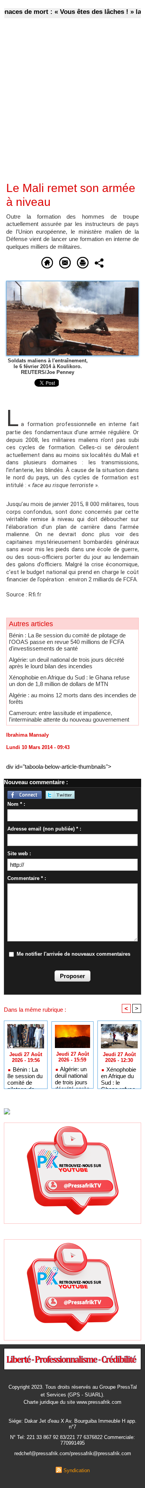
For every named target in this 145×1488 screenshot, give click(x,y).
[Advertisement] (66, 104)
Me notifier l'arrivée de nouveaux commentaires (73, 954)
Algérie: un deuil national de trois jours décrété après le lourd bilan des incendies (66, 662)
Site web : (19, 853)
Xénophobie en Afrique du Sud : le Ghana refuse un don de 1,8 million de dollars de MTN (69, 680)
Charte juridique (41, 1402)
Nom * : (16, 804)
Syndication (76, 1470)
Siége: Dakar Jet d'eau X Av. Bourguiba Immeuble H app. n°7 (72, 1424)
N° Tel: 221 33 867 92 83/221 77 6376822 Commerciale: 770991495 (72, 1440)
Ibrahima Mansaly (27, 735)
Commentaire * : (26, 878)
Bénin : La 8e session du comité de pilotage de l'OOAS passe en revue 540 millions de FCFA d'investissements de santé (67, 642)
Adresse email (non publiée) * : (44, 829)
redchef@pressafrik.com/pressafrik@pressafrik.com (72, 1453)
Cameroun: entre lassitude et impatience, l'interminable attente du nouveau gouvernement (69, 716)
